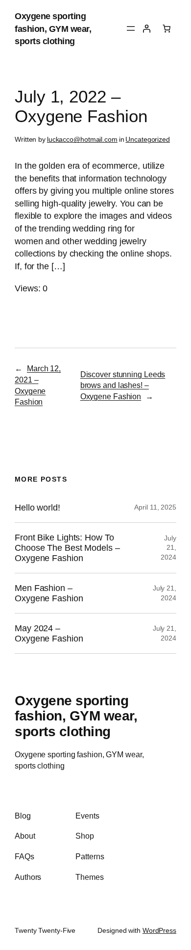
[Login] (146, 28)
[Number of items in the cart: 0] (166, 28)
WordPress (159, 930)
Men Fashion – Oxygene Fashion (49, 593)
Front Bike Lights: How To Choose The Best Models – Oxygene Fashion (67, 548)
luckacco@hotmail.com (82, 139)
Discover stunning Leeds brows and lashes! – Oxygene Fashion (123, 385)
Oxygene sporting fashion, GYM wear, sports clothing (53, 28)
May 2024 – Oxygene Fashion (49, 633)
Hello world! (37, 508)
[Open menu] (131, 28)
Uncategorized (147, 139)
